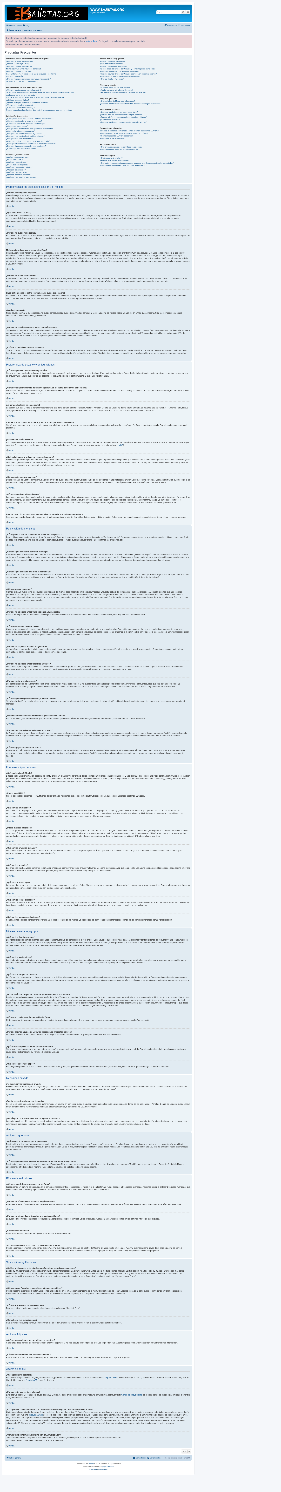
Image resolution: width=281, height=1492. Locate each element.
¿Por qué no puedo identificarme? (19, 71)
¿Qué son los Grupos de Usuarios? (114, 66)
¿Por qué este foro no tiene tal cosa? (114, 160)
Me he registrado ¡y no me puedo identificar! (23, 69)
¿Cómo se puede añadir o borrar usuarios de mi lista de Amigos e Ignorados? (130, 104)
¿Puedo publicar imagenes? (17, 165)
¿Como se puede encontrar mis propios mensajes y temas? (123, 122)
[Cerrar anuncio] (189, 37)
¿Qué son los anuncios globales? (19, 167)
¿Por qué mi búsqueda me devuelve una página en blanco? (123, 117)
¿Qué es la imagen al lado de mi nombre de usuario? (27, 102)
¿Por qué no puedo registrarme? (19, 66)
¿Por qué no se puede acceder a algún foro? (23, 134)
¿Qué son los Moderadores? (111, 64)
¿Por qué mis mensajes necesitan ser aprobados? (26, 146)
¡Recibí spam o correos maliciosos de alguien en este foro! (123, 92)
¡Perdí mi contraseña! (14, 76)
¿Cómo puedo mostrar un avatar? (19, 105)
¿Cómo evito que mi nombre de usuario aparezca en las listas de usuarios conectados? (40, 92)
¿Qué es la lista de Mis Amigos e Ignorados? (117, 101)
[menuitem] (26, 25)
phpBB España (108, 1466)
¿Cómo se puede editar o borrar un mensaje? (24, 121)
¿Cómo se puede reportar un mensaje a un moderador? (28, 141)
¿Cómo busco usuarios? (110, 120)
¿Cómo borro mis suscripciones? (113, 138)
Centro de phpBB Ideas (131, 1395)
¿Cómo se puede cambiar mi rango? (20, 108)
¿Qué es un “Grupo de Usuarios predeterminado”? (120, 76)
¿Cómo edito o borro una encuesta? (20, 131)
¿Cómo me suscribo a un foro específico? (116, 136)
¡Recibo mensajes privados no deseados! (116, 90)
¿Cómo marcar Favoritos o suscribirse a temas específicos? (124, 133)
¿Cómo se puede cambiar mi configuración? (23, 90)
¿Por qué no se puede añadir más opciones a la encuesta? (29, 129)
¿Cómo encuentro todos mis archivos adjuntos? (119, 149)
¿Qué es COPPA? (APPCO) (17, 64)
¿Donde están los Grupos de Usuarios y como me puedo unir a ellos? (127, 69)
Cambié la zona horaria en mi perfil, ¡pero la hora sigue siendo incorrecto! (35, 97)
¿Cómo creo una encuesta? (17, 126)
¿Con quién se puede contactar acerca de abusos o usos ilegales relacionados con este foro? (137, 163)
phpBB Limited (111, 1378)
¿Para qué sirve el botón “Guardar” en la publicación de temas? (31, 144)
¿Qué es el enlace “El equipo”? (112, 79)
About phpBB (31, 1380)
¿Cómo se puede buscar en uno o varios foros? (119, 112)
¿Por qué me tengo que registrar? (19, 61)
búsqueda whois (36, 1415)
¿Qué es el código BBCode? (17, 157)
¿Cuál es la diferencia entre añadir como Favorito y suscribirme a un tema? (129, 131)
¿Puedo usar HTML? (14, 160)
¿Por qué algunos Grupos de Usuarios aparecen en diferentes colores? (128, 74)
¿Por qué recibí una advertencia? (19, 139)
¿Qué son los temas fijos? (16, 172)
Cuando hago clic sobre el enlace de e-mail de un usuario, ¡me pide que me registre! (39, 110)
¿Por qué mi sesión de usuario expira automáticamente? (28, 79)
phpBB (120, 445)
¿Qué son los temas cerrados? (18, 175)
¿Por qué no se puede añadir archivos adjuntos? (25, 136)
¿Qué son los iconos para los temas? (21, 177)
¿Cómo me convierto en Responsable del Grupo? (119, 71)
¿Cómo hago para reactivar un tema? (21, 149)
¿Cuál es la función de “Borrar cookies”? (22, 81)
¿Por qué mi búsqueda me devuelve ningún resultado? (121, 115)
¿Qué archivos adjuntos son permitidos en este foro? (121, 147)
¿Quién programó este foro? (111, 158)
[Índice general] (47, 13)
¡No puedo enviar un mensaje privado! (115, 87)
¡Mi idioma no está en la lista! (17, 100)
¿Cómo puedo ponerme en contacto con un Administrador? (123, 165)
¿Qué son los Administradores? (112, 61)
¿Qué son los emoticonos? (16, 162)
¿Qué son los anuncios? (16, 170)
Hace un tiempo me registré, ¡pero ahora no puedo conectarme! (31, 74)
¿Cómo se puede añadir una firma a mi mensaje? (25, 124)
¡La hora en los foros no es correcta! (20, 95)
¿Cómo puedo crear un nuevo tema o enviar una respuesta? (30, 119)
